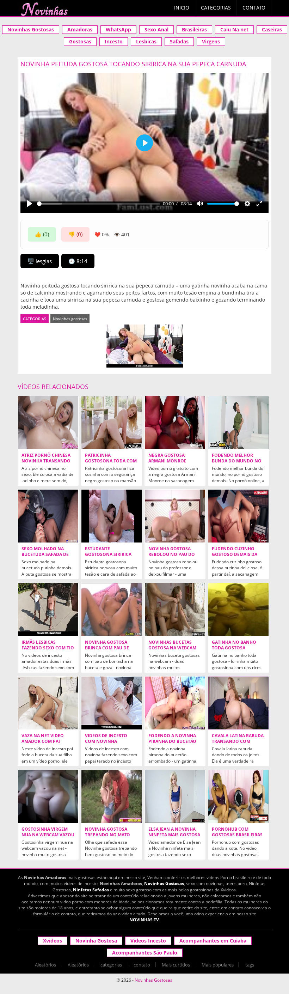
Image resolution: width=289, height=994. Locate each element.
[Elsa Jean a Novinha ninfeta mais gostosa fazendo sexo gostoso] (175, 796)
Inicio (181, 7)
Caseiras (272, 29)
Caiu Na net (234, 29)
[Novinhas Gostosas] (44, 9)
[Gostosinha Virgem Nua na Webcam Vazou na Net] (48, 796)
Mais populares (218, 965)
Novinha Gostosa (96, 940)
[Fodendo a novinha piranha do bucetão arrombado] (175, 703)
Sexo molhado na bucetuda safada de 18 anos (45, 554)
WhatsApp (118, 29)
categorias (111, 965)
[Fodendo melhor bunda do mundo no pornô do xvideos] (238, 422)
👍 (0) (42, 234)
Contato (253, 7)
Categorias (216, 7)
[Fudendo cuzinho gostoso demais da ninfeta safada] (238, 516)
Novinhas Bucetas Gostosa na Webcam (172, 645)
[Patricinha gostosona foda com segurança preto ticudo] (111, 422)
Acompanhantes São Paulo (144, 952)
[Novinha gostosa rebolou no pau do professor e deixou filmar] (175, 516)
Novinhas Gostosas (30, 29)
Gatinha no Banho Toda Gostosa (234, 645)
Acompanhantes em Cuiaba (212, 940)
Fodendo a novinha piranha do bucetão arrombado (172, 741)
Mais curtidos (176, 965)
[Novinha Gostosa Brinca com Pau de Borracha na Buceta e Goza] (111, 609)
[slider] (98, 203)
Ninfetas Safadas (91, 890)
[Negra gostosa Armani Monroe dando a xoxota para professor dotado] (175, 422)
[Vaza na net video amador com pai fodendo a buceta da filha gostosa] (48, 703)
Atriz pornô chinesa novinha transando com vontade (45, 461)
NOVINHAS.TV (144, 920)
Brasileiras (194, 29)
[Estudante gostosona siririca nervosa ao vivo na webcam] (111, 516)
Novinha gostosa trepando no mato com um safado (107, 834)
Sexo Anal (156, 29)
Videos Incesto (148, 940)
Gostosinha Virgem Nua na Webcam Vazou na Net (47, 834)
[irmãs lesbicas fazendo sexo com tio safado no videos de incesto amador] (48, 609)
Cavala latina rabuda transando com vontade (238, 741)
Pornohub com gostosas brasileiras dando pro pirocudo (237, 834)
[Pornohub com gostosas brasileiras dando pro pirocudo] (238, 796)
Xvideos (52, 940)
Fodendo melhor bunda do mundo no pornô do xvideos (237, 461)
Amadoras (79, 29)
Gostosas (80, 41)
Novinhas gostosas (70, 318)
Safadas (179, 41)
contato (142, 965)
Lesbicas (146, 41)
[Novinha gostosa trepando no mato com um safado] (111, 796)
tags (249, 965)
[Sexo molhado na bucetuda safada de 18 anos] (48, 516)
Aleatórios (45, 965)
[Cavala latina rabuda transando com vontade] (238, 703)
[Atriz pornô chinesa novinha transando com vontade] (48, 422)
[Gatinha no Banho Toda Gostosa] (238, 609)
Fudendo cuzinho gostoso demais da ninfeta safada (234, 554)
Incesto (114, 41)
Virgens (211, 41)
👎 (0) (75, 234)
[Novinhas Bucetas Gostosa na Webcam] (175, 609)
